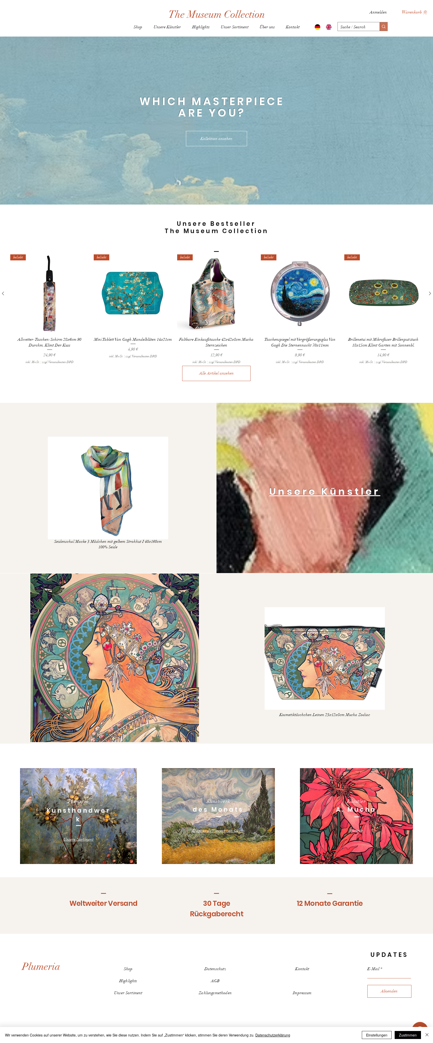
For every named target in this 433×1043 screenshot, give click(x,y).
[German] (316, 27)
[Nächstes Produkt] (430, 293)
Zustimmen (408, 1034)
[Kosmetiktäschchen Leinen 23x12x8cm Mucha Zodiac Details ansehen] (325, 658)
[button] (414, 12)
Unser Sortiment (128, 992)
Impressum (302, 992)
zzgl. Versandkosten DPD (58, 362)
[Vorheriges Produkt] (3, 293)
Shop (128, 968)
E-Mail (373, 969)
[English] (327, 27)
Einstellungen (376, 1034)
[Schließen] (427, 1035)
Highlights (128, 980)
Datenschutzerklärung (272, 1034)
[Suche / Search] (383, 26)
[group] (216, 309)
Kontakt (302, 968)
